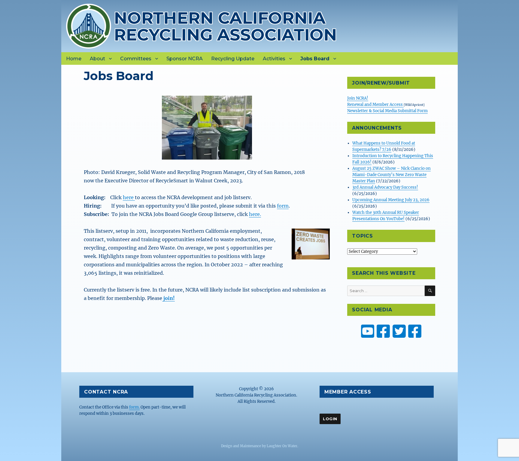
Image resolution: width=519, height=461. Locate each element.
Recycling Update (232, 58)
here (129, 197)
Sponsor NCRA (184, 58)
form (283, 206)
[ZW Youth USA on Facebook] (414, 331)
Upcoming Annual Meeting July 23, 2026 (390, 199)
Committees (135, 58)
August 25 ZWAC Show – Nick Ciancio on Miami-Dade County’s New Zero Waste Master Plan (391, 175)
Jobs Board (314, 58)
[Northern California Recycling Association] (88, 25)
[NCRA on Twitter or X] (399, 331)
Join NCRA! (357, 98)
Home (73, 58)
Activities (274, 58)
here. (255, 214)
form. (134, 407)
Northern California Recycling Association (225, 26)
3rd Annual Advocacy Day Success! (385, 187)
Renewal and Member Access (375, 104)
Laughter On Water (282, 446)
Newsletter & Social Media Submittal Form (387, 110)
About (97, 58)
